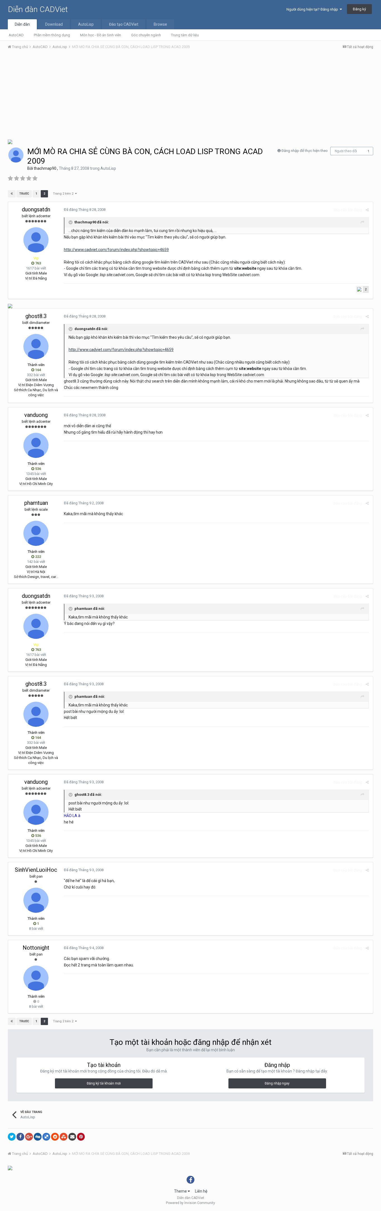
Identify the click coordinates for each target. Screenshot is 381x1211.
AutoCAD (16, 35)
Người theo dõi (346, 151)
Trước (24, 193)
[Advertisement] (190, 96)
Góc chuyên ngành (146, 35)
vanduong (36, 415)
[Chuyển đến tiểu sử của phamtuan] (36, 533)
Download (54, 24)
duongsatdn (36, 209)
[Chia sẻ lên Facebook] (20, 1137)
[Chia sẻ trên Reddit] (55, 1137)
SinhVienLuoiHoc (36, 869)
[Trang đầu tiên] (12, 193)
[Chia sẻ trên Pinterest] (81, 1137)
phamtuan (36, 503)
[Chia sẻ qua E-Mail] (72, 1137)
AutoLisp (86, 24)
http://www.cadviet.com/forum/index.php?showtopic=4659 (116, 249)
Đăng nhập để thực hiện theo (304, 151)
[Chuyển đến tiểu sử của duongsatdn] (36, 239)
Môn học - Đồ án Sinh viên (100, 35)
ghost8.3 (36, 316)
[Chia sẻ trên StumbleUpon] (63, 1137)
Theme (181, 1191)
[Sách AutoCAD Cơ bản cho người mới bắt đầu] (10, 306)
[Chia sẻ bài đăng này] (367, 210)
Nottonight (36, 947)
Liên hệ (201, 1191)
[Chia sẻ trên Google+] (29, 1137)
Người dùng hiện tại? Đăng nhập (313, 9)
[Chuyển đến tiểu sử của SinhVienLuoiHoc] (36, 900)
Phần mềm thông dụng (52, 35)
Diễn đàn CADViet (38, 9)
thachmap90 (45, 168)
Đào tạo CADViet (123, 24)
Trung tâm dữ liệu (185, 35)
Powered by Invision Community (190, 1203)
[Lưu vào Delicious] (46, 1137)
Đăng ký (359, 9)
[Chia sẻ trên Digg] (38, 1137)
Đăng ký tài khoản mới (104, 1083)
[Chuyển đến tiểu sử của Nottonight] (36, 978)
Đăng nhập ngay (277, 1083)
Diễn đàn (22, 24)
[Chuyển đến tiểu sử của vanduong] (36, 445)
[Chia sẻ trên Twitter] (12, 1137)
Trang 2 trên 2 (64, 193)
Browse (160, 24)
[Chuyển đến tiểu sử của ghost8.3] (36, 346)
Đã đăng (84, 209)
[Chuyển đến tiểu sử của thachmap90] (15, 155)
